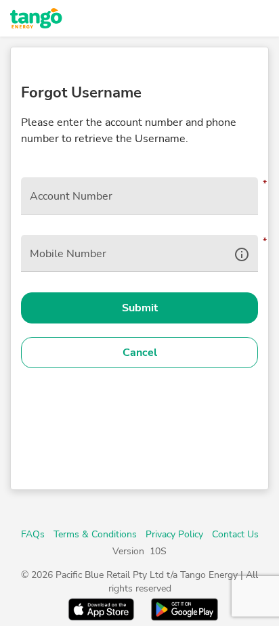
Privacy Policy (174, 534)
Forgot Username (81, 93)
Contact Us (235, 534)
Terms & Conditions (95, 534)
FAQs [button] (33, 534)
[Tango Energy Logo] (81, 18)
